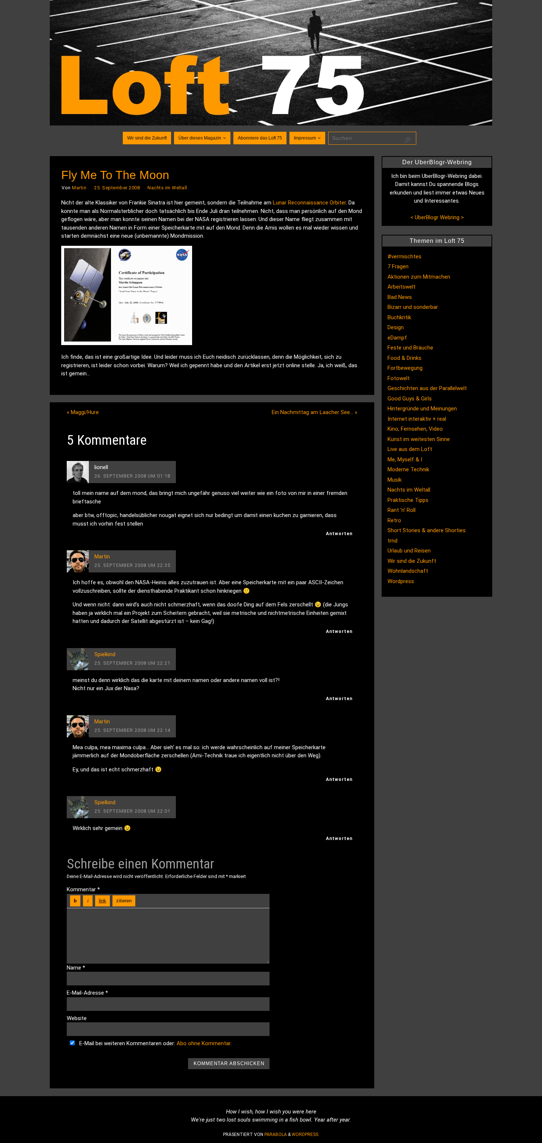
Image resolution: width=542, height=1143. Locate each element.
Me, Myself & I (405, 459)
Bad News (400, 297)
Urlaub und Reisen (409, 550)
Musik (395, 479)
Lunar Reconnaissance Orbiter (309, 202)
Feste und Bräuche (410, 347)
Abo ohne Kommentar (203, 1043)
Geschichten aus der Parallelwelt (427, 388)
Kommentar (83, 889)
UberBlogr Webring (437, 217)
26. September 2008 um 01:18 (132, 476)
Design (396, 327)
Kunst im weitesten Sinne (419, 439)
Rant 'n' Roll (402, 510)
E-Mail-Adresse (87, 992)
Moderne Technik (408, 469)
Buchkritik (399, 317)
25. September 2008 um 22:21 (132, 663)
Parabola (275, 1134)
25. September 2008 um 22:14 (132, 730)
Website (77, 1018)
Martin (79, 187)
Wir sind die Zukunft (412, 561)
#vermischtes (404, 256)
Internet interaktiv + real (417, 419)
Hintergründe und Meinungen (422, 408)
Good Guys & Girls (410, 398)
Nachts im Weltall (167, 187)
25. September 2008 (117, 187)
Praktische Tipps (408, 500)
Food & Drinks (404, 358)
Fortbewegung (405, 368)
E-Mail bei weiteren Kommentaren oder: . (155, 1043)
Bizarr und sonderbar (413, 307)
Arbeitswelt (402, 286)
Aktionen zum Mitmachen (419, 276)
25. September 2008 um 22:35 (132, 565)
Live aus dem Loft (410, 449)
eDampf (397, 337)
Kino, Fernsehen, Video (415, 429)
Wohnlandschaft (408, 571)
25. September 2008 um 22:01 (132, 811)
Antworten (339, 533)
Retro (394, 520)
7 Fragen (398, 266)
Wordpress (401, 581)
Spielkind (104, 654)
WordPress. (305, 1134)
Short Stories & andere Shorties (427, 530)
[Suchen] (407, 140)
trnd (392, 540)
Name (76, 967)
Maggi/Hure (83, 412)
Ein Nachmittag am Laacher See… (314, 412)
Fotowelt (399, 378)
